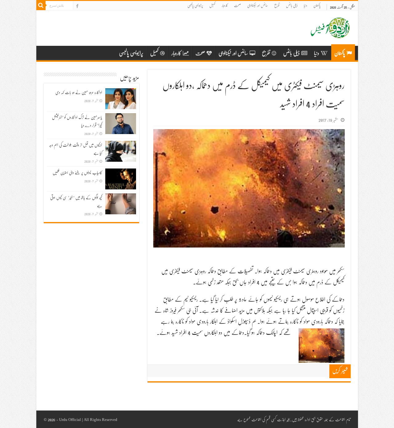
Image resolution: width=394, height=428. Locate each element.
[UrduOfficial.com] (330, 34)
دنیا (305, 5)
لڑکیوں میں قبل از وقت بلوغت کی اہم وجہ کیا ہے (75, 149)
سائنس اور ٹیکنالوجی (257, 5)
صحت (237, 5)
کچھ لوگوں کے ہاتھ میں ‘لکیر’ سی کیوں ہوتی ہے (76, 201)
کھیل (212, 5)
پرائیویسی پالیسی (195, 5)
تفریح (277, 5)
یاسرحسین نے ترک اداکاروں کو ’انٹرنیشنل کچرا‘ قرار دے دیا (77, 121)
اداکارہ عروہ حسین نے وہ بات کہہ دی (78, 92)
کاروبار (225, 5)
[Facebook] (77, 6)
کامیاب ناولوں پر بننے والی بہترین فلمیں (77, 172)
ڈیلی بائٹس (292, 5)
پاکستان (316, 5)
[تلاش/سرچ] (41, 5)
